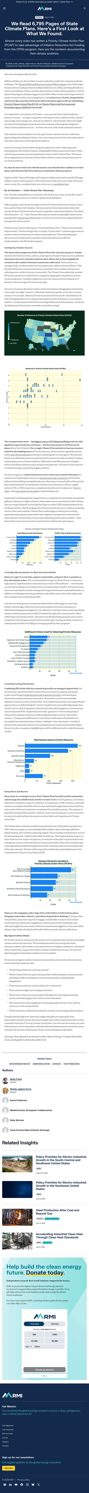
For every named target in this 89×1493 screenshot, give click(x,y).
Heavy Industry (52, 1219)
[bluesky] (33, 1484)
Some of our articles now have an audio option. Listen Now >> (44, 2)
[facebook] (21, 1484)
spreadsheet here (61, 184)
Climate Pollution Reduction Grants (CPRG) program (42, 84)
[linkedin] (10, 1484)
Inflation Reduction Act (20, 1064)
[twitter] (38, 1484)
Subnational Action (41, 1064)
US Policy (57, 1064)
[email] (4, 1484)
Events (5, 1438)
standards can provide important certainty (42, 695)
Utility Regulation (71, 1064)
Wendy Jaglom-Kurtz (27, 64)
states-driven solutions (20, 454)
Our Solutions (7, 1430)
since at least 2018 (26, 218)
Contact (5, 1446)
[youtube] (16, 1484)
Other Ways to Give (18, 1303)
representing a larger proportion (53, 478)
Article (39, 17)
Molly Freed (13, 64)
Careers (5, 1442)
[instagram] (27, 1484)
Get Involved (7, 1434)
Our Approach (7, 1425)
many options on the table (26, 491)
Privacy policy (23, 1480)
